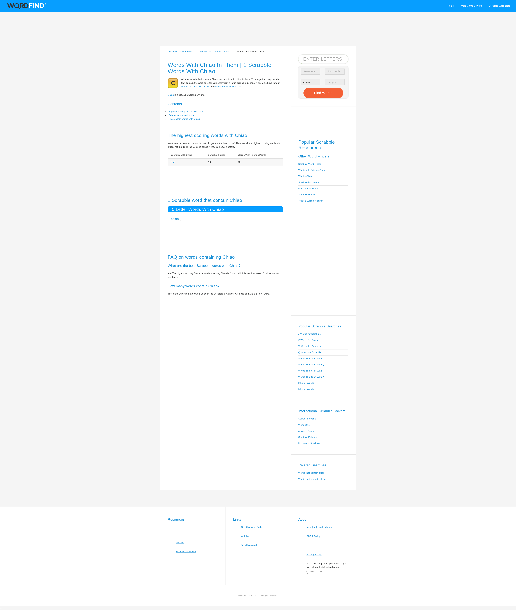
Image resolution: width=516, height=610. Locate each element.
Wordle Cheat (305, 176)
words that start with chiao (228, 86)
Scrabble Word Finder (309, 164)
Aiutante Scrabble (307, 431)
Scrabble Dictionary (308, 182)
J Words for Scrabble (309, 334)
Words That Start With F (311, 370)
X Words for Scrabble (309, 346)
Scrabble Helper (306, 194)
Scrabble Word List (186, 551)
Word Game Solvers (471, 5)
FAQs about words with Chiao (184, 119)
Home (451, 5)
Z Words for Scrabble (309, 340)
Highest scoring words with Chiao (186, 111)
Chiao (171, 95)
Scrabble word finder (252, 527)
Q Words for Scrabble (309, 352)
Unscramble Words (308, 188)
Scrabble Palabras (308, 437)
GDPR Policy (313, 536)
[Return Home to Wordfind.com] (26, 9)
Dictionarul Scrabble (309, 443)
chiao (172, 162)
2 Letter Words (306, 383)
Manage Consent (315, 572)
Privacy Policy (314, 554)
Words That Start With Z (311, 358)
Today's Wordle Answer (310, 200)
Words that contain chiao (311, 472)
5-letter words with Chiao (182, 115)
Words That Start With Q (311, 364)
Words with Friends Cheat (311, 170)
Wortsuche (304, 425)
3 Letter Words (306, 389)
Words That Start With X (311, 377)
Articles (180, 542)
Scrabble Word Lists (499, 5)
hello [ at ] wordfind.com (319, 527)
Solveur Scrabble (307, 418)
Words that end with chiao (195, 86)
